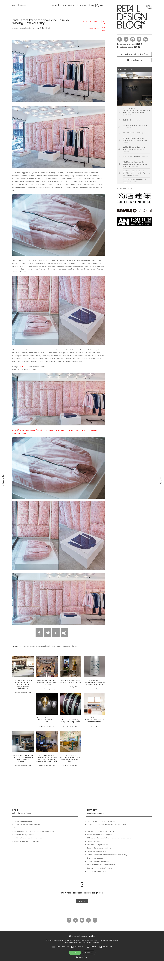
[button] (53, 946)
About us (53, 5)
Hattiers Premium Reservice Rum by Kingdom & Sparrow (70, 720)
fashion (23, 646)
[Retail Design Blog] (134, 17)
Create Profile (134, 60)
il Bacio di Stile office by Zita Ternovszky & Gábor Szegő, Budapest (23, 758)
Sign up (82, 901)
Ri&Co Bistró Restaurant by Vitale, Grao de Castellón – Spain (70, 758)
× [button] (162, 933)
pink (47, 646)
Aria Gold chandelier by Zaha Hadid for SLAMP (47, 720)
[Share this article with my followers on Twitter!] (47, 632)
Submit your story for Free (134, 54)
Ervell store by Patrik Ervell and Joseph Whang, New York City (40, 21)
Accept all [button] (75, 953)
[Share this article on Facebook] (39, 632)
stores (52, 646)
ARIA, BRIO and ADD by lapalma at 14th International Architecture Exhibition (23, 684)
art (18, 646)
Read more (95, 942)
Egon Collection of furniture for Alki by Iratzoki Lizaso (94, 720)
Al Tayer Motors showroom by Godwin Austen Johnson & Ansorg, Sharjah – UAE (46, 758)
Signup (23, 5)
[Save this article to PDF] (64, 632)
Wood (75, 646)
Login (14, 5)
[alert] (82, 946)
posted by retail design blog (24, 28)
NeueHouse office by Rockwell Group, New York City (47, 682)
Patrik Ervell (23, 367)
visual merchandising (64, 646)
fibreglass (31, 646)
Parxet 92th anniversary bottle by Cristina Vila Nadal (94, 682)
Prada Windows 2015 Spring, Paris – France (70, 681)
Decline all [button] (89, 953)
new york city (40, 646)
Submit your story (68, 5)
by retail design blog (23, 693)
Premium (82, 5)
